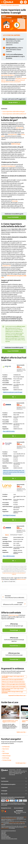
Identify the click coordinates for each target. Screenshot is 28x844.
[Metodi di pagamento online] (14, 801)
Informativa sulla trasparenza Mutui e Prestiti (9, 838)
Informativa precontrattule (5, 837)
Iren (3, 751)
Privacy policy (3, 832)
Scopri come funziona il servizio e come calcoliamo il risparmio (14, 574)
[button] (2, 2)
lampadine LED (6, 265)
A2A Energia (5, 753)
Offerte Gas (14, 624)
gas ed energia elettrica (7, 75)
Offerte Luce (14, 638)
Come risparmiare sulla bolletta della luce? (14, 114)
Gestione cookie (4, 834)
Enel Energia (5, 758)
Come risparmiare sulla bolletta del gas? (13, 111)
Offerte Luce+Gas (14, 653)
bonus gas (15, 201)
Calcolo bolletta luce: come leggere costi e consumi (10, 721)
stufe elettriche (12, 134)
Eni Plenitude (5, 746)
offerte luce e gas (13, 615)
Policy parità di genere (5, 836)
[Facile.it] (8, 2)
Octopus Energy (6, 760)
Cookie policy (3, 833)
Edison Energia (6, 755)
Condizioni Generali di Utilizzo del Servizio (8, 830)
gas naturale (19, 128)
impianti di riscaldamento (8, 166)
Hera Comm (5, 749)
